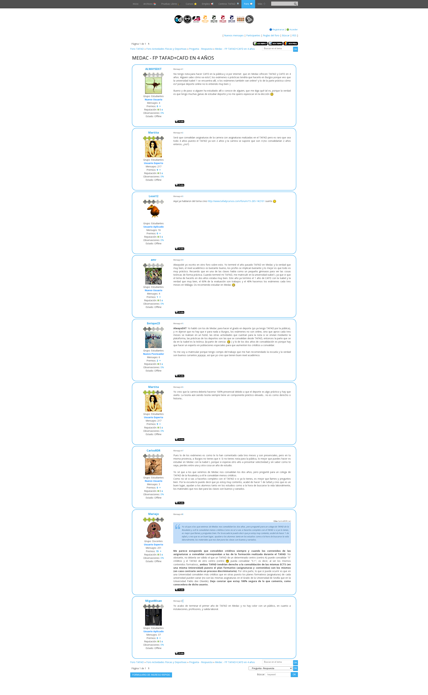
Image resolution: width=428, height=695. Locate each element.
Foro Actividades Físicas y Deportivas (166, 48)
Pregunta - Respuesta (200, 48)
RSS (294, 35)
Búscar (286, 35)
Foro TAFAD (137, 48)
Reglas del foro (271, 35)
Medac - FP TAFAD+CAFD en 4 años (235, 48)
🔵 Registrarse (276, 29)
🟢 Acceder (292, 29)
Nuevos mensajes (234, 35)
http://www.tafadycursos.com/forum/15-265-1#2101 (236, 201)
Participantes (253, 35)
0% (162, 112)
